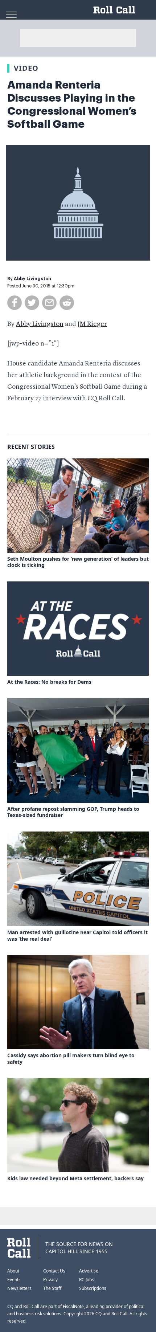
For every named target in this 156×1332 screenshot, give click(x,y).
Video (26, 68)
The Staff (52, 1288)
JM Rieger (92, 324)
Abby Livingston (32, 279)
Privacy (50, 1279)
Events (14, 1279)
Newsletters (19, 1288)
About (13, 1271)
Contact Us (54, 1271)
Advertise (88, 1271)
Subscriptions (92, 1288)
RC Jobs (86, 1279)
